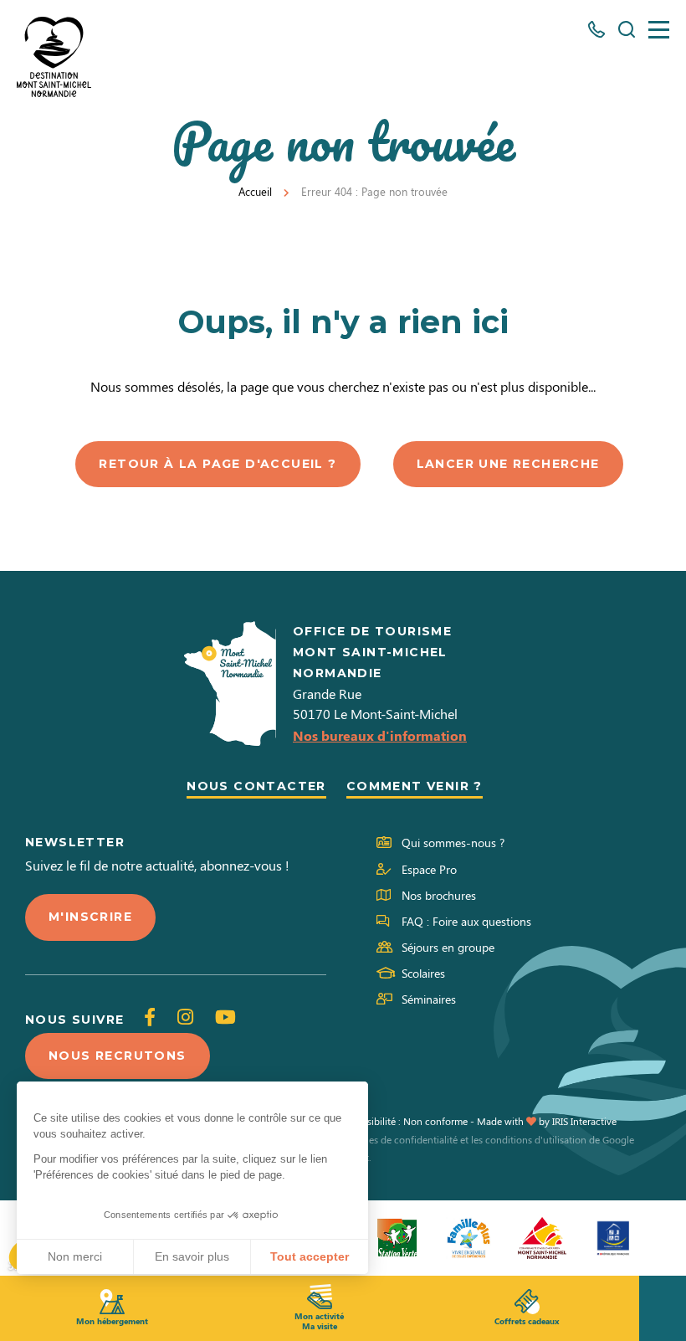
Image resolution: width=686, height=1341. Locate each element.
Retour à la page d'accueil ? (217, 463)
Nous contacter (256, 786)
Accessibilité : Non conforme (404, 1121)
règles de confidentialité (405, 1139)
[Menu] (658, 29)
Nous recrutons (118, 1055)
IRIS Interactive (584, 1121)
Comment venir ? (414, 786)
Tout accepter (309, 1256)
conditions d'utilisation (535, 1139)
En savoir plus (192, 1256)
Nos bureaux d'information (380, 735)
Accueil (255, 191)
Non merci (75, 1256)
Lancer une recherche (508, 463)
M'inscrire (90, 916)
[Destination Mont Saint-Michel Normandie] (54, 57)
